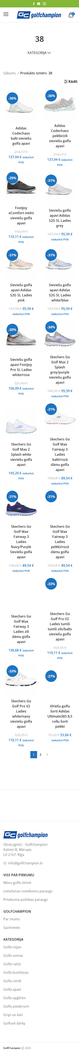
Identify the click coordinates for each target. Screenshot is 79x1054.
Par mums (11, 919)
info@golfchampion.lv (25, 863)
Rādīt (73, 81)
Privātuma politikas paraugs (25, 899)
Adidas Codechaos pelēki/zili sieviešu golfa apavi (60, 135)
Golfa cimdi (12, 981)
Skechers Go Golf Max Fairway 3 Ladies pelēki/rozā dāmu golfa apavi (60, 541)
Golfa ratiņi (12, 964)
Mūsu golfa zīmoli (17, 882)
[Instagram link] (44, 3)
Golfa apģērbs (14, 998)
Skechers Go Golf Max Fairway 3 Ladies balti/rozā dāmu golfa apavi (60, 454)
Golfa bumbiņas (16, 972)
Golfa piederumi (16, 1006)
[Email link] (39, 3)
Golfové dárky (14, 1023)
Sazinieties (11, 927)
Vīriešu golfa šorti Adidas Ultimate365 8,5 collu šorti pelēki (59, 716)
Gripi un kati (13, 1014)
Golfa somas (13, 955)
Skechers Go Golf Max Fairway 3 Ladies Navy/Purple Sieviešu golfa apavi (21, 541)
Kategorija (37, 52)
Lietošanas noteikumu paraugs (27, 891)
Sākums (10, 73)
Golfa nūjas (12, 947)
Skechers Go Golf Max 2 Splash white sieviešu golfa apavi (21, 454)
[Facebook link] (34, 3)
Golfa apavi (12, 989)
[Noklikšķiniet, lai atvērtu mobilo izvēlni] (6, 14)
